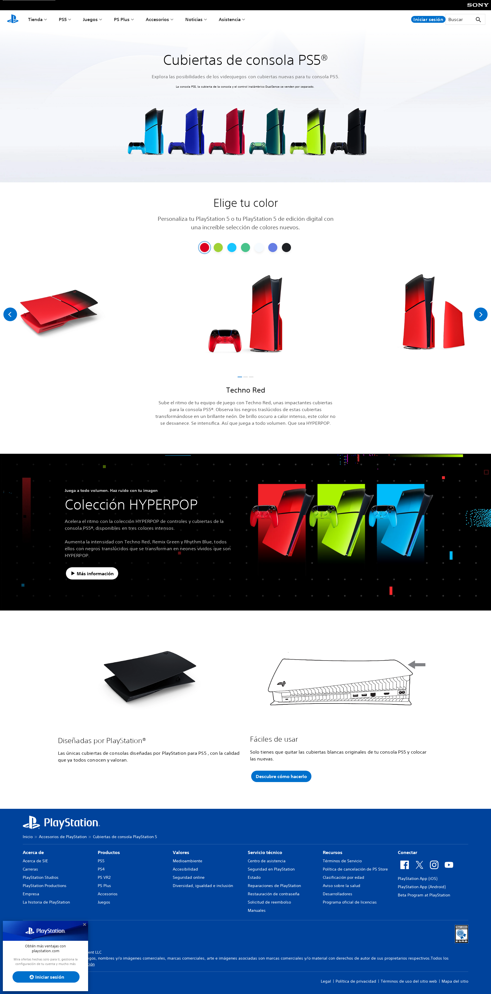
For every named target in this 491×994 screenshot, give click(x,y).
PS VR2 (104, 877)
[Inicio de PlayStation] (13, 19)
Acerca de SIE (35, 860)
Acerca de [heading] (33, 852)
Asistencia (230, 19)
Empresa (31, 893)
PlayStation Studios (41, 877)
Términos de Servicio (342, 860)
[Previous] (10, 314)
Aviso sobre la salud (341, 885)
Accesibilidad (185, 869)
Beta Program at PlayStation (424, 895)
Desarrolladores (337, 893)
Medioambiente (187, 860)
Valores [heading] (181, 852)
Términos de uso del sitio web (409, 981)
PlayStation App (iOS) (417, 878)
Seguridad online (189, 877)
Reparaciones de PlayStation (274, 885)
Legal (326, 981)
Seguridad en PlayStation (271, 869)
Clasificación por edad (343, 877)
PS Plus (122, 19)
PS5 (63, 19)
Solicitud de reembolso (269, 902)
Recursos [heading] (332, 852)
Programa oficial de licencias (350, 902)
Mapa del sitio (455, 981)
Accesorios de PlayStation (63, 836)
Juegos (90, 19)
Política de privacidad (356, 981)
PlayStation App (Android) (422, 886)
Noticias (194, 19)
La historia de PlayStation (46, 902)
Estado (254, 877)
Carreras (30, 869)
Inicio (28, 836)
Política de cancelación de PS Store (355, 869)
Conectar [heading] (407, 852)
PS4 (101, 869)
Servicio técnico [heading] (265, 852)
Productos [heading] (109, 852)
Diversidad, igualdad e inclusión (203, 885)
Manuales (257, 910)
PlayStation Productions (44, 885)
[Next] (481, 314)
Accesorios (157, 19)
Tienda (35, 19)
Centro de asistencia (267, 860)
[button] (92, 573)
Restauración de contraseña (273, 893)
